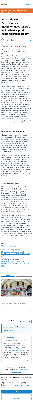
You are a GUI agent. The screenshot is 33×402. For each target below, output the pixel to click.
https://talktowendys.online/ (13, 350)
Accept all (16, 391)
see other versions (23, 369)
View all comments (9, 330)
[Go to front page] (12, 4)
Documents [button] (25, 275)
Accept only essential (16, 395)
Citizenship (5, 12)
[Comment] (7, 309)
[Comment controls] (29, 337)
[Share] (30, 309)
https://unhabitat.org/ (9, 246)
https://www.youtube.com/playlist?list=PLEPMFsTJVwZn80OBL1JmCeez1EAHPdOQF (16, 264)
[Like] (3, 309)
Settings (16, 398)
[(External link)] (16, 287)
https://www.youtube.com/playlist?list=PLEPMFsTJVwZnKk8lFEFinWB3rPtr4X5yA (16, 254)
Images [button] (9, 275)
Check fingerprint (16, 372)
